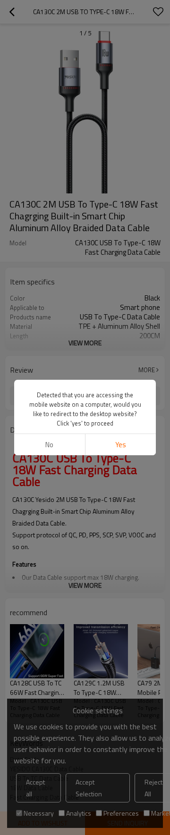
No (49, 444)
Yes (120, 444)
